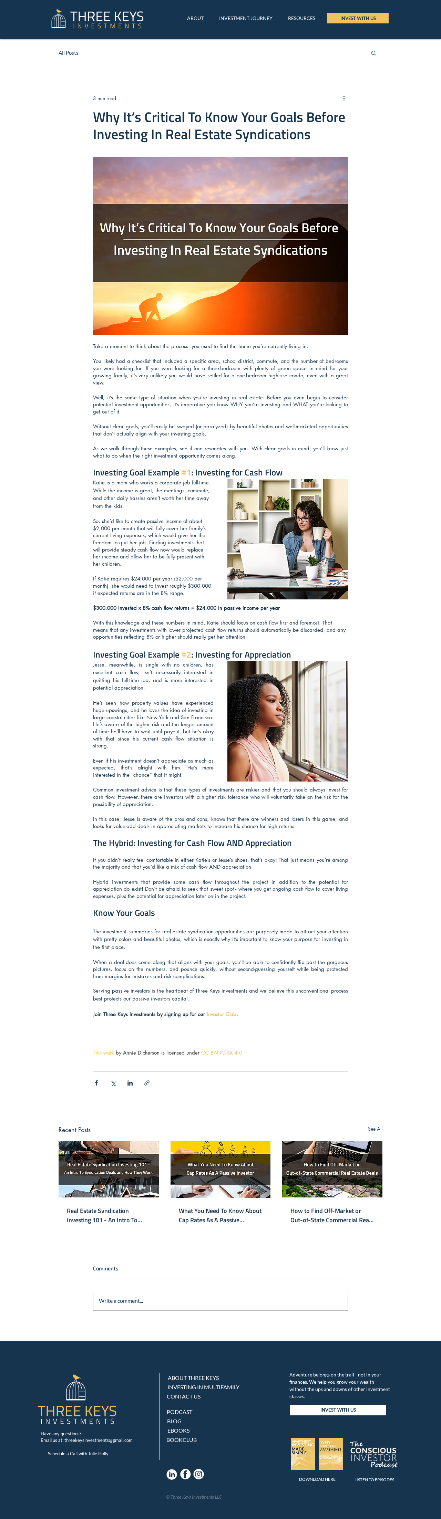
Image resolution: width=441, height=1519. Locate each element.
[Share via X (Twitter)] (113, 1083)
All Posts (69, 53)
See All (375, 1128)
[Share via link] (147, 1083)
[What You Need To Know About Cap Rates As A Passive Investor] (221, 1169)
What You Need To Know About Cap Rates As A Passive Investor (220, 1215)
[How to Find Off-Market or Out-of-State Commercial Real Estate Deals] (332, 1169)
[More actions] (344, 98)
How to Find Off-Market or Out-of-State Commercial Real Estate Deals (330, 1215)
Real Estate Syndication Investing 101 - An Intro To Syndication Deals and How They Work (103, 1215)
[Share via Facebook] (96, 1083)
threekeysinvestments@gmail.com (98, 1440)
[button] (301, 18)
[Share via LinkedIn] (130, 1083)
